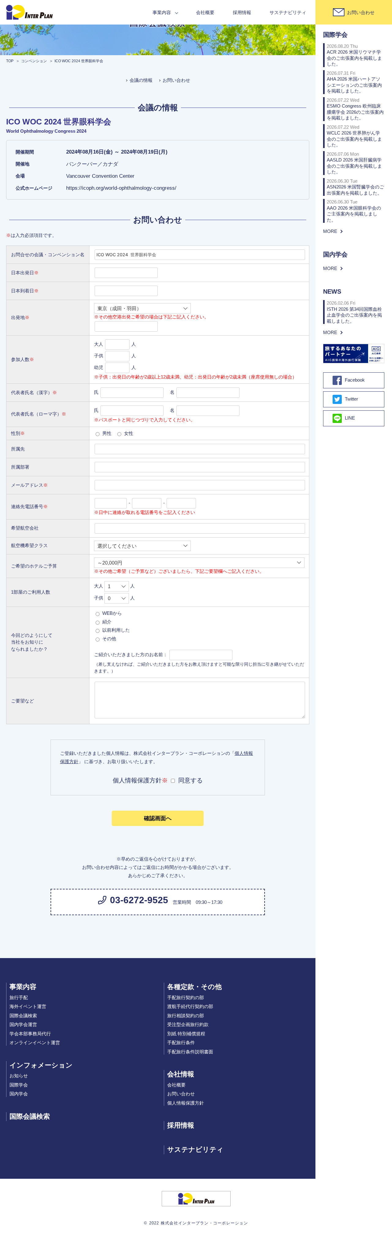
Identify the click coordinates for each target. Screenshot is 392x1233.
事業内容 (162, 12)
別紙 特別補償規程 (186, 1033)
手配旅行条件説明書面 (190, 1051)
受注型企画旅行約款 (188, 1024)
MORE (330, 231)
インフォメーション (41, 1065)
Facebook (355, 379)
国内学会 (18, 1093)
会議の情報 (141, 80)
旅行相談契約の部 (185, 1015)
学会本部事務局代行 (30, 1033)
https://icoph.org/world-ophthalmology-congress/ (121, 188)
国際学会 (18, 1084)
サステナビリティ (288, 12)
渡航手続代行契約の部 (190, 1006)
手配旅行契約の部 (185, 997)
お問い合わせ (176, 80)
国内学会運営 (23, 1024)
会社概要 (205, 12)
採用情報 (242, 12)
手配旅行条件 (181, 1042)
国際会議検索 (23, 1015)
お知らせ (18, 1075)
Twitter (351, 398)
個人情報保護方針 (185, 1103)
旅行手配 (18, 997)
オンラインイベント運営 (34, 1042)
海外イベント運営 (27, 1006)
